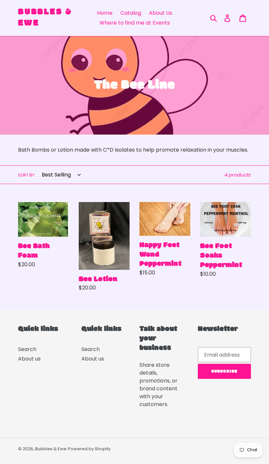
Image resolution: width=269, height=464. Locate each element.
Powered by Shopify (89, 449)
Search (27, 349)
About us (29, 358)
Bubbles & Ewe (45, 18)
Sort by (26, 175)
